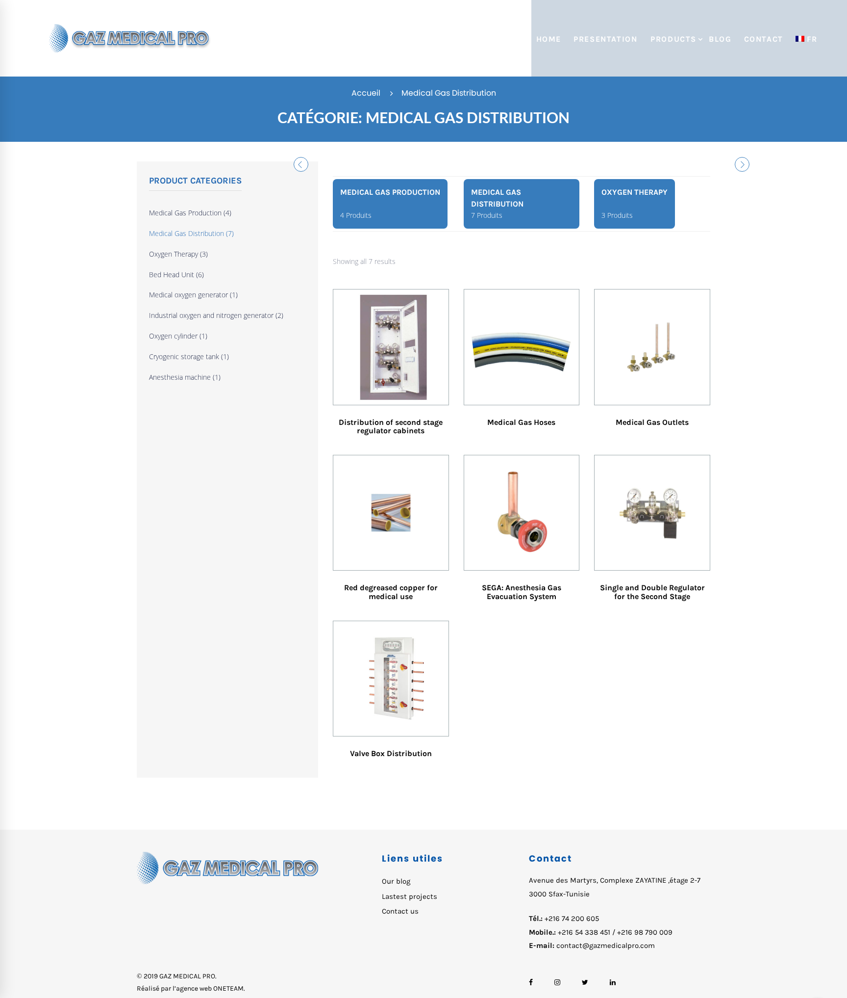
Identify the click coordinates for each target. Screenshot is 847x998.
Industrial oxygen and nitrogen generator (216, 315)
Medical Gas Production (190, 212)
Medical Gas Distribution (191, 233)
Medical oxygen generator (193, 294)
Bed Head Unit (176, 274)
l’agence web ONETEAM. (209, 988)
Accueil (365, 93)
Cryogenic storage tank (189, 356)
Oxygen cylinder (178, 336)
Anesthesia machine (185, 377)
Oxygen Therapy (178, 254)
